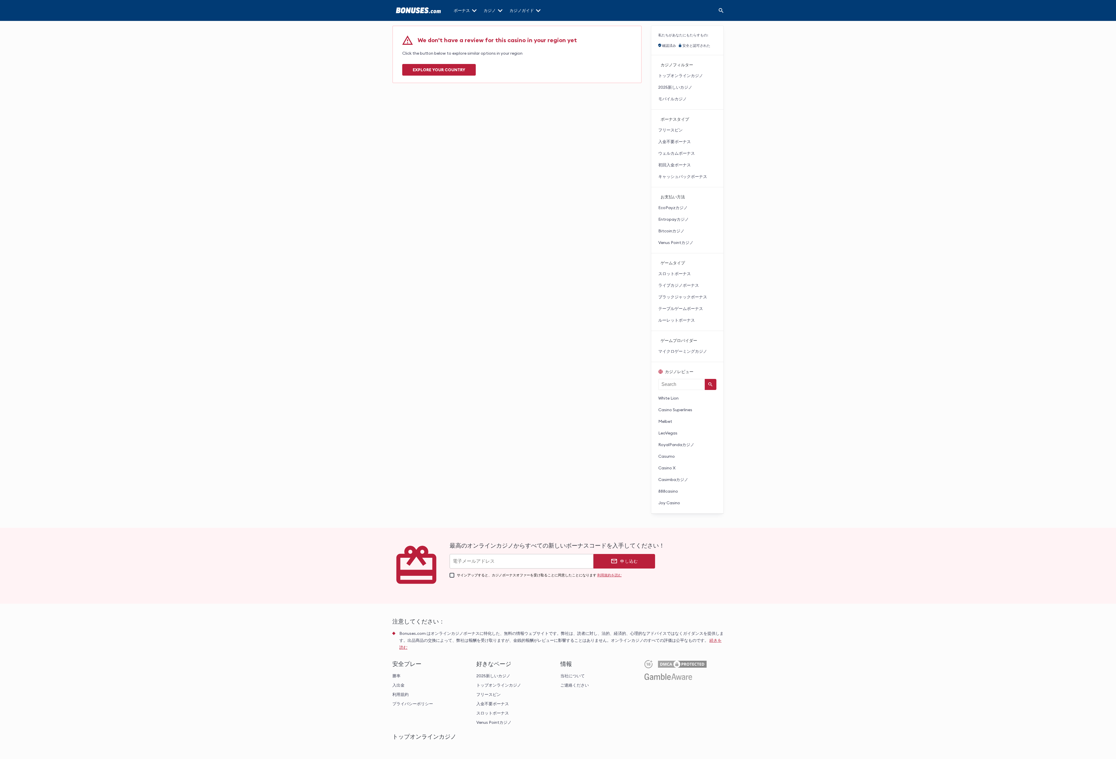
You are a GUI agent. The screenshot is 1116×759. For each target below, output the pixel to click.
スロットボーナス (674, 273)
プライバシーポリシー (412, 703)
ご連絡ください (574, 685)
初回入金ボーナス (674, 165)
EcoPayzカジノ (673, 207)
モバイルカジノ (672, 98)
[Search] (721, 10)
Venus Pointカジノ (675, 242)
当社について (572, 675)
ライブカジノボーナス (678, 285)
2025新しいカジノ (675, 87)
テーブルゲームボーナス (680, 308)
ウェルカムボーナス (676, 153)
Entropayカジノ (673, 219)
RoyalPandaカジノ (676, 444)
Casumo (666, 456)
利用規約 (400, 694)
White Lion (668, 398)
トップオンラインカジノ (680, 75)
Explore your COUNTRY (439, 69)
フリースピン (670, 130)
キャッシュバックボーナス (682, 176)
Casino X (666, 468)
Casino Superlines (675, 409)
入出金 (398, 685)
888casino (668, 491)
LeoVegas (667, 433)
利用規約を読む (609, 575)
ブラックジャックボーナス (682, 297)
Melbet (665, 421)
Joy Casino (669, 502)
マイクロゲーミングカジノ (682, 351)
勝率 (396, 675)
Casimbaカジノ (673, 479)
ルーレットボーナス (676, 320)
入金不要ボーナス (674, 141)
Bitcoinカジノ (671, 231)
